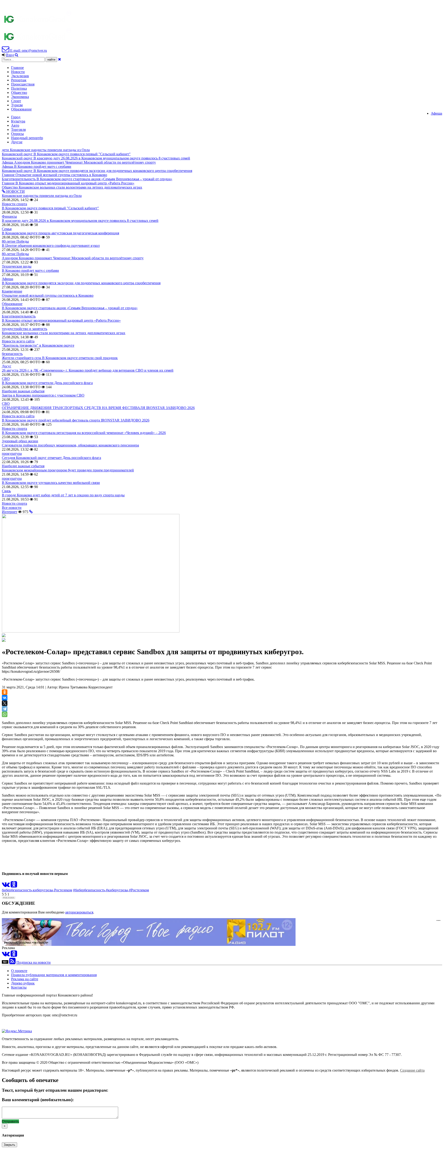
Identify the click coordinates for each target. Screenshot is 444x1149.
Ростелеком (63, 890)
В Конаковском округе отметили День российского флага (47, 383)
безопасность (12, 354)
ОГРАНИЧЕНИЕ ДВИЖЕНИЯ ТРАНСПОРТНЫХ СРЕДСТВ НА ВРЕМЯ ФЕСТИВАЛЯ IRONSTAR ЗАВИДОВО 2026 (98, 408)
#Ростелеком (139, 890)
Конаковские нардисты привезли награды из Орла (42, 196)
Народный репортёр (27, 138)
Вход (10, 55)
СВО (6, 379)
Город (15, 117)
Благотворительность (19, 316)
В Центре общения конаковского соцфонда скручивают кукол (51, 246)
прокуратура (12, 453)
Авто (15, 125)
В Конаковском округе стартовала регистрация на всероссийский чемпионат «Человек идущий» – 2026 (84, 433)
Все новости (12, 508)
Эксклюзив (20, 76)
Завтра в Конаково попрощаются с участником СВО (43, 395)
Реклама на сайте (24, 979)
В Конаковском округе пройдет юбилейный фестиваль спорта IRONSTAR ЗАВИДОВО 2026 (75, 420)
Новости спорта (14, 204)
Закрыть (9, 1144)
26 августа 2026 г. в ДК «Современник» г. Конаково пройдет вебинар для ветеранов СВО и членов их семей (87, 370)
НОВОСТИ (15, 191)
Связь (6, 491)
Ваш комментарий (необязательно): (38, 1099)
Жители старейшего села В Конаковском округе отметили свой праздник (60, 358)
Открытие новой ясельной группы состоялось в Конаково (47, 295)
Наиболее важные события (23, 391)
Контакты (19, 987)
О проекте (19, 971)
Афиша (436, 113)
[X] (4, 703)
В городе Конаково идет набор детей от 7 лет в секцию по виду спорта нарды (63, 495)
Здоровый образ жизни (20, 441)
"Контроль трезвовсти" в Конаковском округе (38, 345)
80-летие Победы (15, 241)
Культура (18, 121)
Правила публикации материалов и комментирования (54, 975)
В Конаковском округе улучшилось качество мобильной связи (51, 483)
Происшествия (22, 84)
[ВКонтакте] (4, 697)
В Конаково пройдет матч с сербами (30, 270)
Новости (18, 72)
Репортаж (18, 80)
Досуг (6, 366)
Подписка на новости (33, 962)
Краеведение (12, 291)
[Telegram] (4, 709)
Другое (16, 142)
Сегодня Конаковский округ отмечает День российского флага (51, 458)
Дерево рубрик (23, 983)
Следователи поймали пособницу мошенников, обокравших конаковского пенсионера (70, 445)
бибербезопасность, (17, 890)
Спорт (16, 101)
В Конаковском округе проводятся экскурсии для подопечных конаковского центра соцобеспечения (81, 283)
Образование (21, 109)
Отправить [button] (10, 1121)
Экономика (20, 97)
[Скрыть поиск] (59, 59)
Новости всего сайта (18, 341)
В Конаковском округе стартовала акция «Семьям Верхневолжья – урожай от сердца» (70, 308)
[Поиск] (16, 55)
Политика (19, 88)
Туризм (17, 105)
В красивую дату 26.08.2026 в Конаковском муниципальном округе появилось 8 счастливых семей (80, 221)
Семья (7, 229)
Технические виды (16, 266)
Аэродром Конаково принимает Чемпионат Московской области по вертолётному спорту (73, 258)
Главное (17, 68)
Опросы (17, 134)
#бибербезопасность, (89, 890)
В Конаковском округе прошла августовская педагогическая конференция (60, 233)
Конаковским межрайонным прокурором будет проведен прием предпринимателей (68, 470)
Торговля (18, 129)
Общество (19, 93)
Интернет (9, 512)
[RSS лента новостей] (12, 962)
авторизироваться (79, 912)
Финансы (9, 216)
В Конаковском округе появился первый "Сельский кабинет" (50, 208)
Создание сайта (412, 1070)
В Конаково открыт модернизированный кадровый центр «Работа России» (61, 320)
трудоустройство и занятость (24, 329)
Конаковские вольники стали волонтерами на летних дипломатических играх (63, 333)
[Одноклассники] (4, 692)
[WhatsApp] (4, 714)
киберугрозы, (43, 890)
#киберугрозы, (117, 890)
